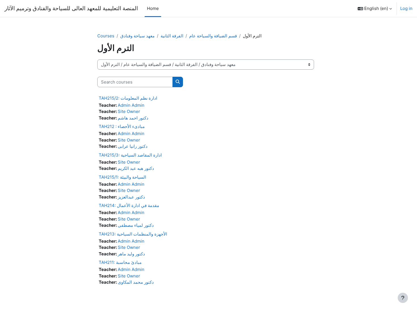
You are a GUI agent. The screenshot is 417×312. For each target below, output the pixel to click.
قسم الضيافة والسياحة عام (213, 36)
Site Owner (129, 111)
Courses (105, 36)
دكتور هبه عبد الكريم (136, 168)
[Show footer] (403, 298)
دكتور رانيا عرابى (133, 146)
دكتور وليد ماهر (131, 254)
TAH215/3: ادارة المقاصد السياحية (130, 155)
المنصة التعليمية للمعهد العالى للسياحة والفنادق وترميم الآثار (71, 8)
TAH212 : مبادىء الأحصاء (122, 126)
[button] (374, 8)
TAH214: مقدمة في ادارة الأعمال (129, 205)
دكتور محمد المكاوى (136, 282)
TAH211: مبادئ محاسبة (120, 262)
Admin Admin (131, 105)
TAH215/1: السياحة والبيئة (122, 177)
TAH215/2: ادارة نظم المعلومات (128, 98)
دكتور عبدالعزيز (131, 197)
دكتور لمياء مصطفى (136, 225)
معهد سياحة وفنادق (137, 36)
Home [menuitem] (153, 8)
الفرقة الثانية (172, 36)
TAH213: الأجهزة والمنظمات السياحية (133, 234)
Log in (406, 8)
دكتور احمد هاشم (133, 118)
